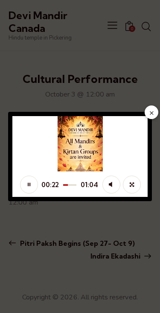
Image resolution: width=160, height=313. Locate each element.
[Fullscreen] (132, 184)
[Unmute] (111, 184)
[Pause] (29, 184)
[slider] (69, 185)
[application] (80, 156)
